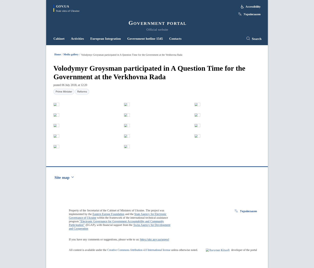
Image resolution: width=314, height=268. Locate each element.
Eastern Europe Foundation (108, 214)
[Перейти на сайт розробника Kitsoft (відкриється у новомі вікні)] (217, 253)
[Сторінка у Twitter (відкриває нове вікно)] (238, 38)
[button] (56, 104)
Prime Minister (64, 91)
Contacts (175, 38)
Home (57, 54)
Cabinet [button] (59, 38)
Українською (252, 14)
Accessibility (253, 6)
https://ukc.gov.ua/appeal (154, 239)
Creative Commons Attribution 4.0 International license (138, 249)
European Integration (105, 38)
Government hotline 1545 (145, 38)
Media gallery (70, 54)
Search (256, 39)
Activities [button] (77, 38)
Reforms (82, 91)
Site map (62, 177)
